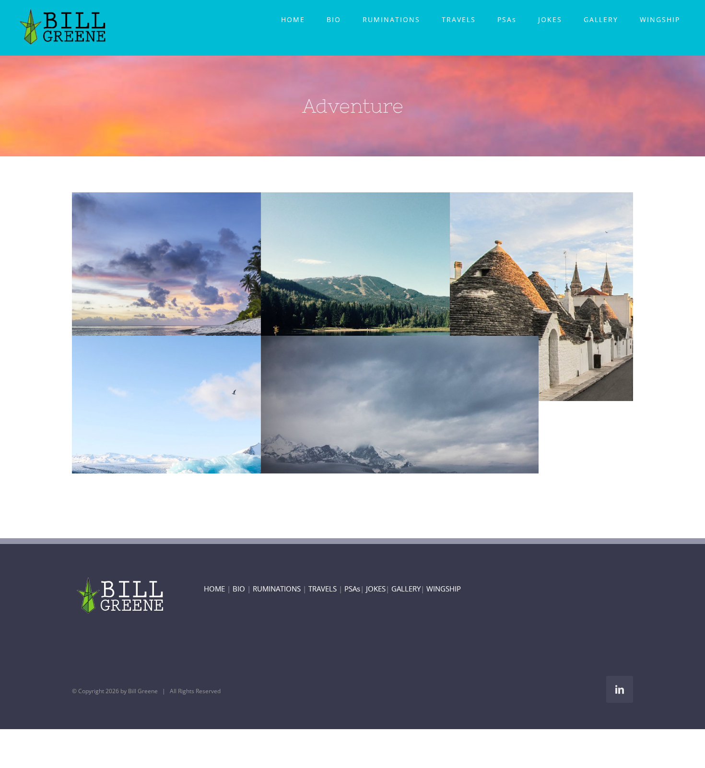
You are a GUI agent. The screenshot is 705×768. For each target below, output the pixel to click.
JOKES (376, 588)
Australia (193, 296)
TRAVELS (322, 588)
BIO (239, 588)
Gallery (228, 296)
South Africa (193, 439)
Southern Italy (571, 296)
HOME (214, 588)
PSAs (352, 588)
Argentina (382, 296)
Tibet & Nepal (382, 439)
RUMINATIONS (277, 588)
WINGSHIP (443, 588)
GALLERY (406, 588)
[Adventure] (211, 296)
